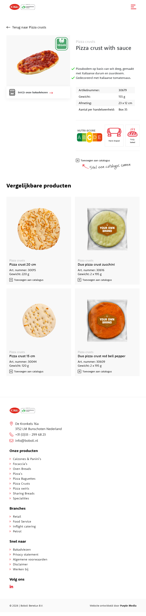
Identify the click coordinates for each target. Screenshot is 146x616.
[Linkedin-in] (11, 587)
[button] (133, 7)
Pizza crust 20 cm (22, 264)
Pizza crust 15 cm (22, 356)
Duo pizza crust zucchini (96, 264)
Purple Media (128, 605)
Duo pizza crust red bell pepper (101, 356)
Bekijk (33, 92)
